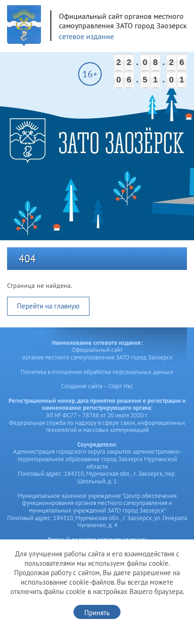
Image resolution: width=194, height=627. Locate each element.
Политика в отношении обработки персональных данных (97, 372)
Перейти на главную (48, 305)
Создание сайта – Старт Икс (97, 386)
